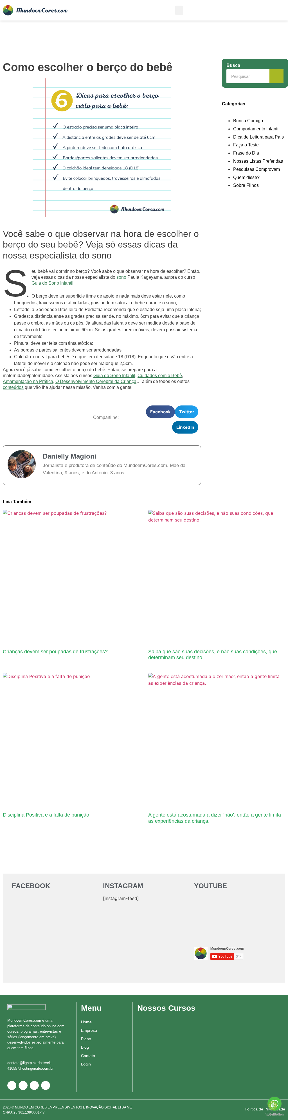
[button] (179, 10)
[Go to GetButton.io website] (275, 1114)
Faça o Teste (246, 144)
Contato (88, 1055)
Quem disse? (246, 177)
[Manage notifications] (272, 1105)
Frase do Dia (246, 153)
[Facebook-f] (23, 1085)
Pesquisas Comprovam (256, 169)
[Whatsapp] (11, 1085)
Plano (86, 1039)
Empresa (89, 1030)
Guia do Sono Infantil (52, 283)
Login (86, 1064)
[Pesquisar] (276, 76)
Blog (85, 1047)
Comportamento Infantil (256, 128)
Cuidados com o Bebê (160, 375)
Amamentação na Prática (28, 381)
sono (121, 277)
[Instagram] (34, 1085)
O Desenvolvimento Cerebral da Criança (95, 381)
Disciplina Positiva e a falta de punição (46, 815)
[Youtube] (45, 1085)
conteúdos (13, 387)
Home (86, 1022)
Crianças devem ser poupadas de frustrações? (55, 651)
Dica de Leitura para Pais (258, 137)
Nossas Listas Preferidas (258, 161)
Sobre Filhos (246, 185)
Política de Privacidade (265, 1109)
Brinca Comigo (248, 120)
